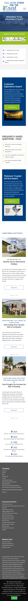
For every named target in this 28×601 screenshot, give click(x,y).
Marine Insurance (6, 547)
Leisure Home (6, 320)
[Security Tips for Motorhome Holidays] (14, 247)
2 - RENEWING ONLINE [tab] (11, 53)
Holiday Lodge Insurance (8, 511)
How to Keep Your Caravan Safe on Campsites (14, 326)
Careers (4, 478)
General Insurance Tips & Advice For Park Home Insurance (13, 506)
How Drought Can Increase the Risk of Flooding (14, 385)
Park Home (21, 380)
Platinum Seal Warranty (7, 543)
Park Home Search (6, 541)
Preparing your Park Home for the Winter (11, 487)
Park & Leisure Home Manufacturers (10, 485)
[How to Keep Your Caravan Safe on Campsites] (14, 308)
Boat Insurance (5, 520)
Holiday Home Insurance (8, 524)
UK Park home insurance (8, 528)
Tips (20, 259)
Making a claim (5, 526)
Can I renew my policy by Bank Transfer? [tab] (13, 161)
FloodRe (4, 529)
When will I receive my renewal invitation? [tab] (13, 145)
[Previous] (4, 307)
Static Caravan (18, 320)
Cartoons (4, 492)
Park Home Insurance (7, 504)
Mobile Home (10, 380)
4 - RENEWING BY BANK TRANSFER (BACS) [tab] (14, 61)
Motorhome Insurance (7, 515)
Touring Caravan (14, 322)
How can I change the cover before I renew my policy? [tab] (14, 156)
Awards (4, 472)
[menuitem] (24, 9)
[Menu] (24, 9)
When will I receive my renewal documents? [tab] (13, 150)
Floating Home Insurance (8, 518)
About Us (4, 471)
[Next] (23, 307)
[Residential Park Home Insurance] (11, 9)
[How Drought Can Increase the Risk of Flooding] (14, 366)
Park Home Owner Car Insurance (10, 513)
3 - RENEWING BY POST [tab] (11, 57)
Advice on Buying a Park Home (9, 482)
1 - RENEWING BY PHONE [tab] (12, 50)
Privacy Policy (10, 558)
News (16, 259)
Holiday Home (7, 378)
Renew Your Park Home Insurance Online (12, 489)
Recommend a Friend (7, 480)
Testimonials (5, 476)
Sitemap (16, 558)
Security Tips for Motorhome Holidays (14, 262)
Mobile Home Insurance (7, 509)
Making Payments (6, 483)
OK (14, 598)
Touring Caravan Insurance (8, 522)
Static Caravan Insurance (8, 517)
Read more (14, 287)
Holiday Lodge (16, 378)
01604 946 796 (17, 4)
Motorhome (10, 259)
